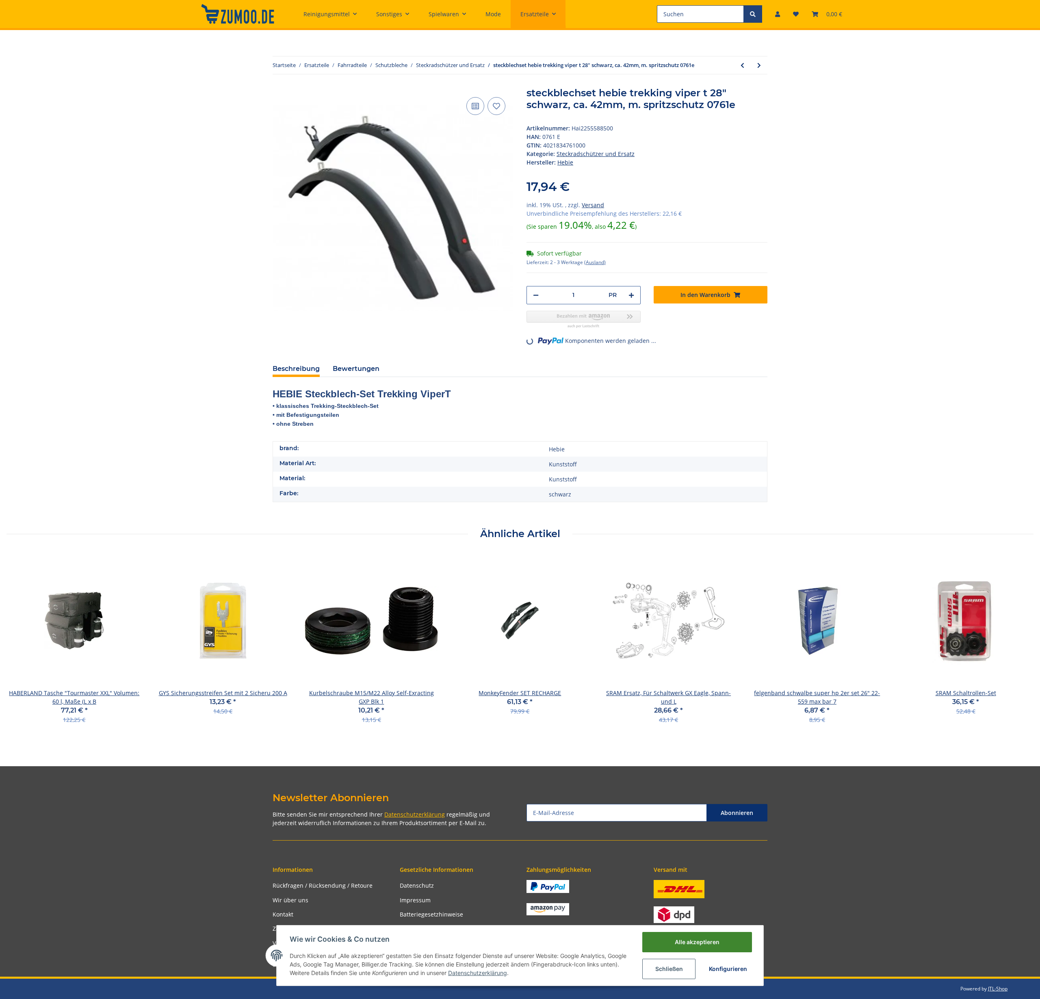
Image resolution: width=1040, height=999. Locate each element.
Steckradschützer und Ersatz (596, 154)
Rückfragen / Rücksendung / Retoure (323, 885)
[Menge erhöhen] (631, 295)
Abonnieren (737, 813)
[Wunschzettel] (795, 14)
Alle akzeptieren (697, 941)
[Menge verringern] (536, 295)
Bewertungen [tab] (356, 369)
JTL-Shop (998, 988)
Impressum (415, 900)
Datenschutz (417, 885)
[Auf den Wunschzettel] (496, 106)
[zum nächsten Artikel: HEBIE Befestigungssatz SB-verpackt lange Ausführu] (759, 65)
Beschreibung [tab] (296, 369)
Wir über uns (290, 900)
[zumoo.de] (237, 14)
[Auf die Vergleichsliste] (475, 106)
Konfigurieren (728, 968)
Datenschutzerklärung (414, 814)
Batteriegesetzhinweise (431, 914)
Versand (593, 205)
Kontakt (283, 914)
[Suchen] (752, 14)
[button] (777, 14)
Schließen (669, 968)
